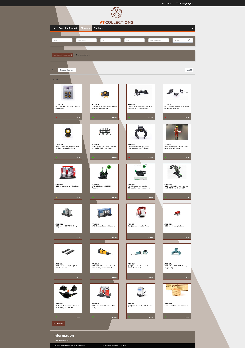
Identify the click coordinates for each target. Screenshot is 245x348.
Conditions (115, 345)
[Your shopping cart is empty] (192, 28)
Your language (184, 3)
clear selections (81, 55)
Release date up (66, 70)
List (188, 70)
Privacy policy (106, 345)
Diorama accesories (62, 55)
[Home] (54, 28)
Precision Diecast (68, 28)
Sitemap (123, 345)
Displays (98, 28)
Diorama (85, 28)
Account (166, 3)
